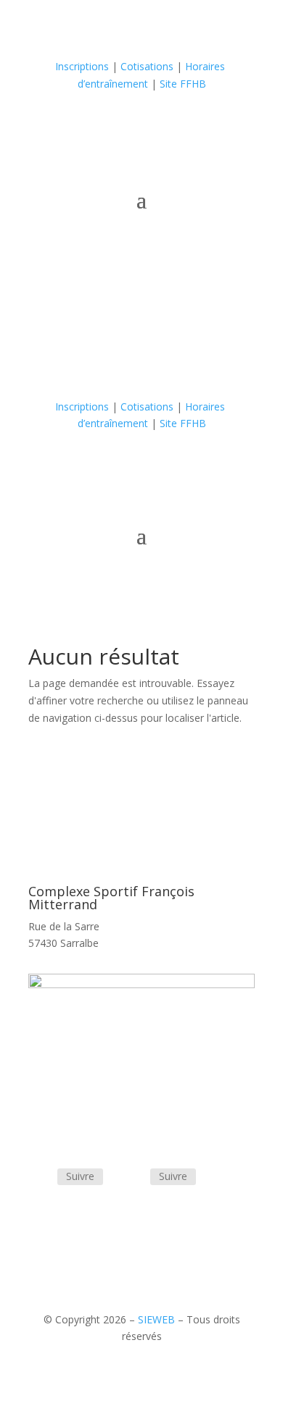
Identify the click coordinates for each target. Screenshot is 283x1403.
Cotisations (146, 66)
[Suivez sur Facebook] (214, 126)
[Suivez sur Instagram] (243, 126)
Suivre (80, 1176)
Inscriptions (82, 66)
